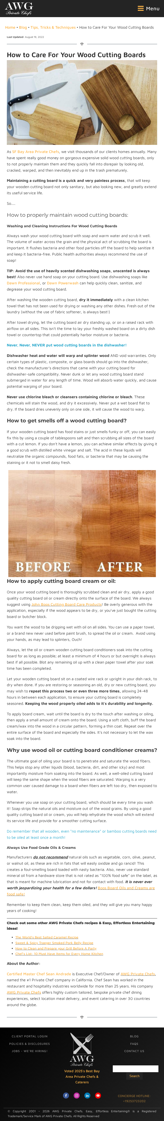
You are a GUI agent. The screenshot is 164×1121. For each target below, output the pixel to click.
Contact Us (134, 1051)
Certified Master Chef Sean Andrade (39, 974)
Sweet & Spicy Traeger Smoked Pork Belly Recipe (54, 943)
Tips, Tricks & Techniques (53, 27)
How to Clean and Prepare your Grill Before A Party (56, 948)
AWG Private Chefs (138, 974)
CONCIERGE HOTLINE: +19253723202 (134, 1098)
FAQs (134, 1043)
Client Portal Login (30, 1036)
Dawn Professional (23, 283)
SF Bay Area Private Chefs (35, 151)
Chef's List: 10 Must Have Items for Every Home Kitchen (59, 954)
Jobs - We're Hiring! (30, 1051)
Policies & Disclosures (29, 1043)
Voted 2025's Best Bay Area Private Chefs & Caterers (82, 1076)
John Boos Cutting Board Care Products (66, 604)
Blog (23, 27)
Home (10, 27)
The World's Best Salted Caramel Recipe (46, 937)
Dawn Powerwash (63, 283)
